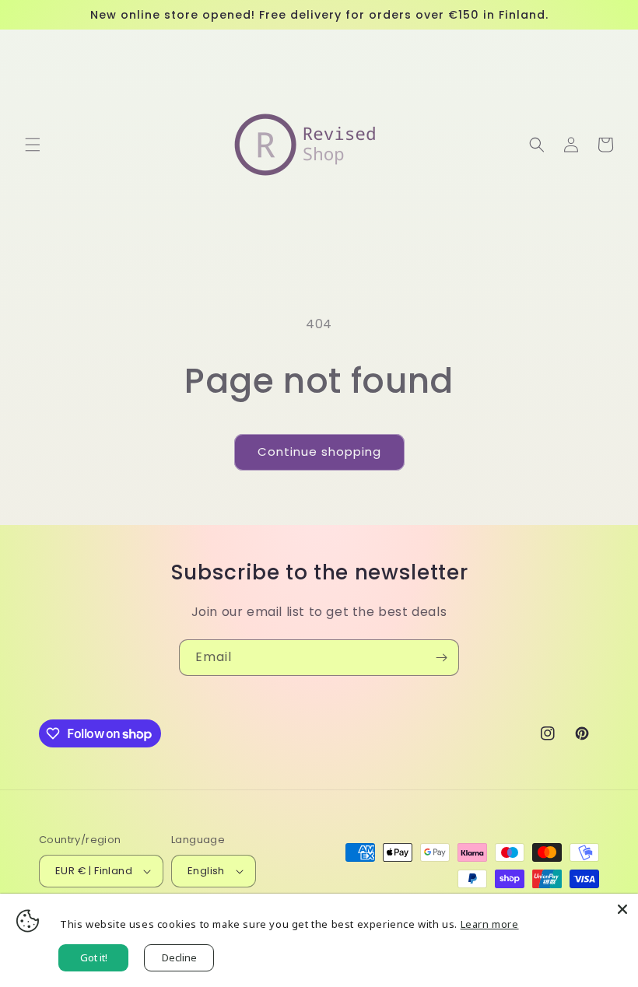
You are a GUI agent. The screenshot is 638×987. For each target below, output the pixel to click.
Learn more (490, 924)
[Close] (622, 909)
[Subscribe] (441, 657)
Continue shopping (319, 451)
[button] (33, 145)
